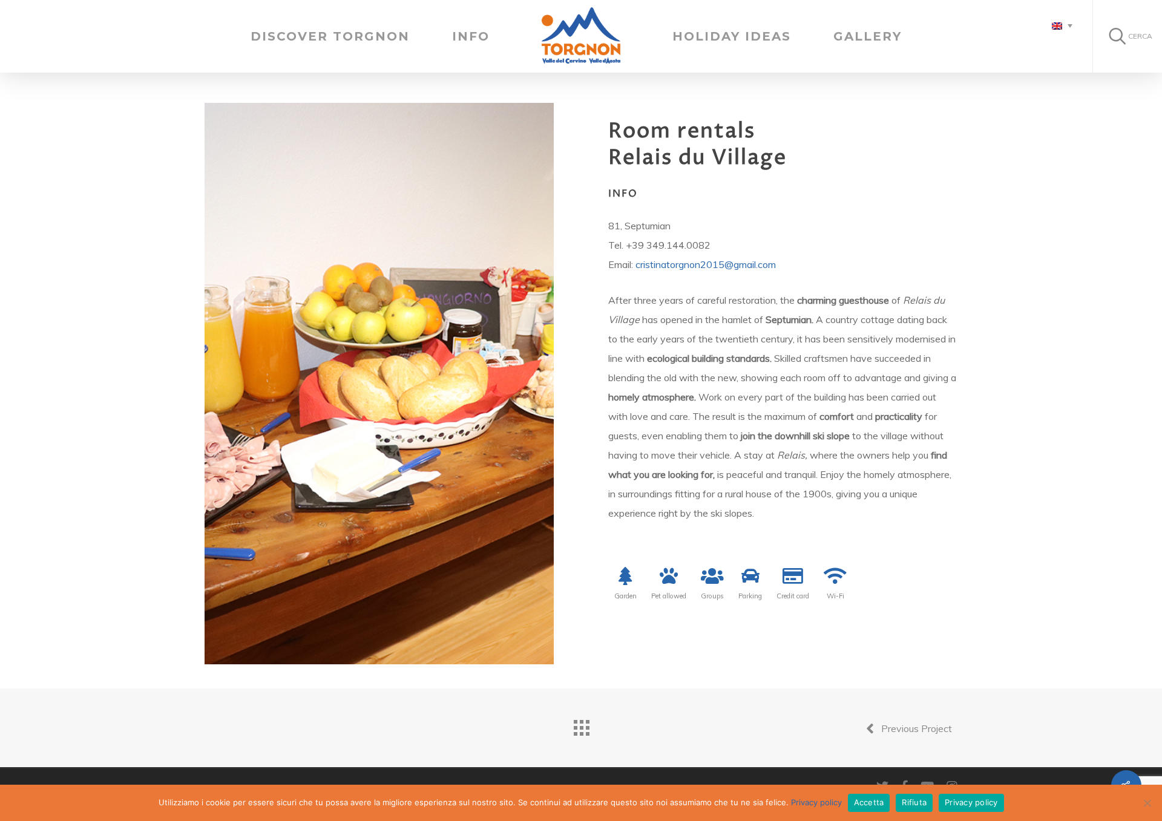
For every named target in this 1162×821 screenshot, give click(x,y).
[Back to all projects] (581, 725)
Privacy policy (816, 802)
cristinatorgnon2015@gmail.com (705, 264)
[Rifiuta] (1147, 803)
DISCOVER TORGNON (330, 36)
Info (471, 36)
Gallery (867, 36)
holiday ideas (731, 36)
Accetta (869, 802)
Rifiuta (914, 802)
